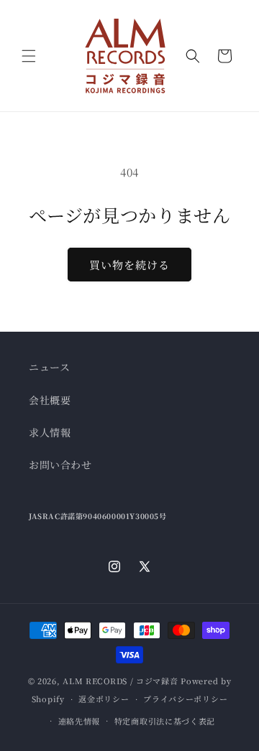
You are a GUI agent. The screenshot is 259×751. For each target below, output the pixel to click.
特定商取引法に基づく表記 (164, 721)
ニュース (49, 367)
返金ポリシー (103, 698)
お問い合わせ (60, 464)
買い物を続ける (129, 264)
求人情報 (50, 432)
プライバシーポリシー (185, 698)
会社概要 (50, 400)
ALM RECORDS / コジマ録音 (120, 680)
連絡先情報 (79, 721)
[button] (29, 56)
